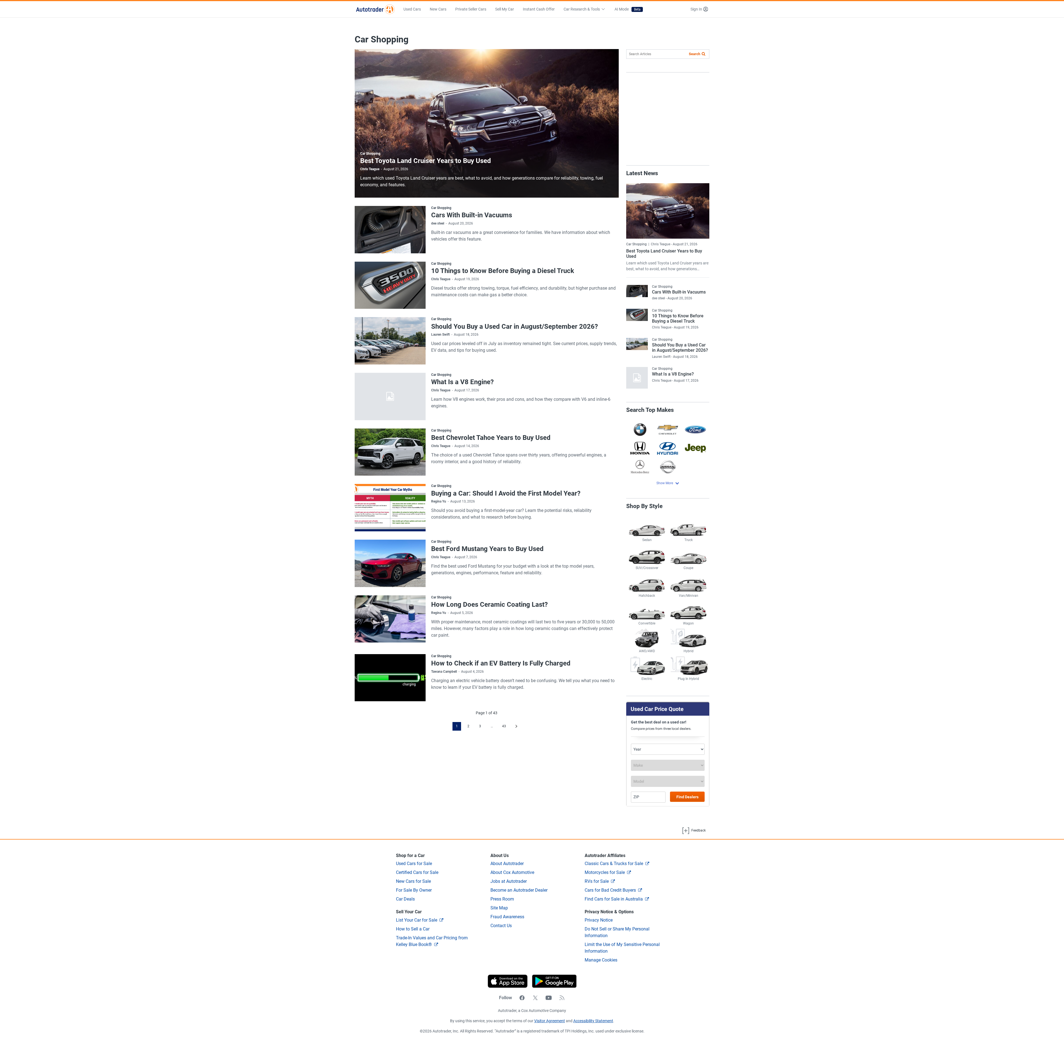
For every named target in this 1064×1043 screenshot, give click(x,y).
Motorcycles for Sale (605, 872)
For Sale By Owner (414, 890)
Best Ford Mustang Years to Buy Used (487, 549)
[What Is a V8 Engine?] (390, 396)
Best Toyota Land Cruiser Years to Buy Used (425, 161)
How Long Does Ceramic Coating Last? (489, 604)
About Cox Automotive (512, 872)
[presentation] (552, 981)
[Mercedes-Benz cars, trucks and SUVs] (640, 466)
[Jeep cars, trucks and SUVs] (695, 448)
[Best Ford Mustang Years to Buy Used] (390, 563)
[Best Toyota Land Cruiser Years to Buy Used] (487, 123)
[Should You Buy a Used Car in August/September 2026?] (390, 340)
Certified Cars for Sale (417, 872)
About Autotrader (507, 863)
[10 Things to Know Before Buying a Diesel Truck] (390, 285)
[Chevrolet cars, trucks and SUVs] (668, 429)
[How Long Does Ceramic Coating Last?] (390, 619)
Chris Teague (369, 169)
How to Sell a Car (412, 929)
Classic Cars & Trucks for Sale (614, 863)
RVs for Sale (597, 881)
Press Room (502, 899)
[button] (699, 9)
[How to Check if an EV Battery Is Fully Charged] (390, 678)
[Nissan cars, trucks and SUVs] (668, 466)
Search (694, 54)
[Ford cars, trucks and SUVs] (695, 429)
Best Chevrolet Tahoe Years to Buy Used (491, 438)
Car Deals (405, 899)
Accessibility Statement (593, 1021)
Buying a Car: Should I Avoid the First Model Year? (505, 493)
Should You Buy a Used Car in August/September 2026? (514, 326)
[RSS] (562, 998)
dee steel (437, 223)
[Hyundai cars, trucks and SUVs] (668, 448)
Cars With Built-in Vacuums (471, 215)
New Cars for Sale (413, 881)
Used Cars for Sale (414, 863)
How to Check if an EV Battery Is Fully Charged (501, 663)
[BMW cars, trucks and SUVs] (640, 429)
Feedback (698, 830)
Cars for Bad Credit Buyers (610, 890)
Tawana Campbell (444, 672)
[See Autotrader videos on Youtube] (548, 998)
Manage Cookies (601, 960)
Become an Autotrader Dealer (519, 890)
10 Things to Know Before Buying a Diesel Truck (502, 271)
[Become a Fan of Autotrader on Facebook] (522, 998)
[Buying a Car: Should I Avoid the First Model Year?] (390, 507)
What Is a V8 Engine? (462, 382)
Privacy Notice (599, 920)
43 (504, 726)
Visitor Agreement (549, 1021)
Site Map (499, 908)
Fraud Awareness (507, 916)
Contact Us (501, 925)
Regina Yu (438, 501)
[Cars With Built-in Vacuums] (390, 229)
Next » (516, 726)
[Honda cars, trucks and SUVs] (640, 448)
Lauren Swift (440, 334)
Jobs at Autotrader (508, 881)
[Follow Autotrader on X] (535, 998)
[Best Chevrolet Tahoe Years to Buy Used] (390, 452)
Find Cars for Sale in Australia (614, 899)
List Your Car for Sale (416, 920)
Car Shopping (370, 153)
